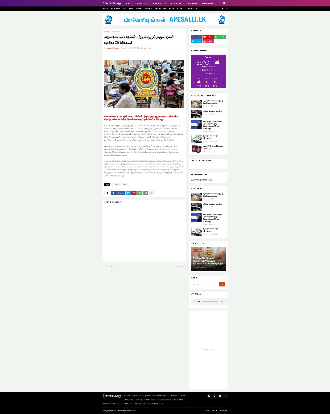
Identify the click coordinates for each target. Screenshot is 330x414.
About (214, 410)
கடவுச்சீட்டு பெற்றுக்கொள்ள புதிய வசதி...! (213, 147)
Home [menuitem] (128, 3)
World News (128, 8)
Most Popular (208, 95)
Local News (115, 8)
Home (105, 8)
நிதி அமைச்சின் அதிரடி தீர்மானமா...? (211, 137)
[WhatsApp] (139, 193)
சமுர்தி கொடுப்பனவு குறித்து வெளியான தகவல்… (213, 102)
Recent (125, 185)
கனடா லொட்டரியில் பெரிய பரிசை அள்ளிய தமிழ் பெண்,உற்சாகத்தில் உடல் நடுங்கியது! (212, 125)
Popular (195, 95)
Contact (224, 410)
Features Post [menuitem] (142, 3)
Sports (139, 8)
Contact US (192, 8)
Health (171, 8)
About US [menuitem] (192, 3)
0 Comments (145, 48)
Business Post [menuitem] (160, 3)
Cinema (180, 8)
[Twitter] (128, 193)
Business (148, 8)
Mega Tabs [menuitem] (176, 3)
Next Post (180, 266)
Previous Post (109, 266)
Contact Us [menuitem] (207, 3)
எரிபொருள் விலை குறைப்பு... (212, 111)
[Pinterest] (134, 193)
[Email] (145, 193)
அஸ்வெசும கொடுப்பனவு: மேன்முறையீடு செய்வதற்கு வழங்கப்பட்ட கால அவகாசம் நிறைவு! (208, 261)
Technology (160, 8)
